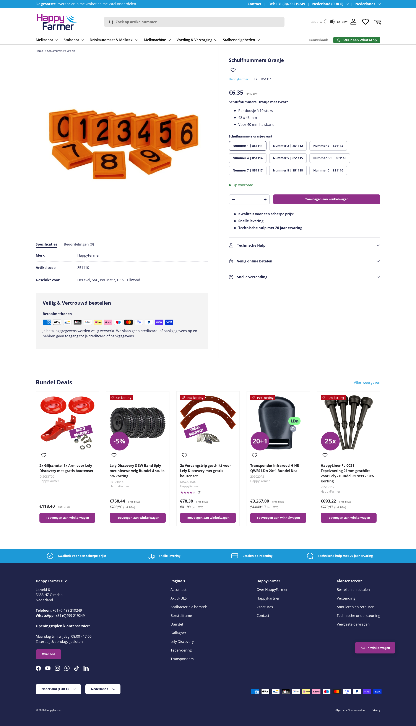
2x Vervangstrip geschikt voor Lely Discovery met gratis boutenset (205, 470)
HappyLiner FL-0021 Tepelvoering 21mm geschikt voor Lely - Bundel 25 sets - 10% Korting (347, 473)
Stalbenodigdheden (239, 39)
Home (39, 51)
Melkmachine (155, 39)
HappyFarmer (239, 79)
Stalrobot (71, 39)
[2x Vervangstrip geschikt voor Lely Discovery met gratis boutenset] (208, 423)
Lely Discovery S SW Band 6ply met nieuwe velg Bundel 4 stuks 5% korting (137, 470)
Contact (254, 4)
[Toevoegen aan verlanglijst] (233, 70)
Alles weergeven (367, 382)
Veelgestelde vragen (353, 624)
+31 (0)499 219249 (67, 610)
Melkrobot (44, 39)
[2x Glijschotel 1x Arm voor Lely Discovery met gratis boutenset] (67, 423)
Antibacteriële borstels (189, 607)
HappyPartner (268, 598)
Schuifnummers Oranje (61, 51)
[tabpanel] (122, 268)
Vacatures (265, 607)
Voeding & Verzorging (194, 39)
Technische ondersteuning (358, 615)
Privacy (376, 710)
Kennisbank (318, 40)
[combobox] (194, 22)
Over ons (48, 654)
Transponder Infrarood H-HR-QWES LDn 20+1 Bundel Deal (275, 468)
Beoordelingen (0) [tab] (79, 244)
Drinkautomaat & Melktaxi (111, 39)
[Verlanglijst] (365, 21)
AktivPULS (179, 598)
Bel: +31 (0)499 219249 (286, 4)
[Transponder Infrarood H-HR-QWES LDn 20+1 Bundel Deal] (278, 423)
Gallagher (178, 633)
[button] (377, 21)
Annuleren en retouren (355, 607)
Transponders (182, 658)
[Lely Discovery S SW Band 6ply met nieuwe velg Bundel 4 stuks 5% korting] (138, 423)
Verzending (346, 598)
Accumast (179, 589)
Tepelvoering (181, 650)
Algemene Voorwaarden (350, 710)
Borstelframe (181, 615)
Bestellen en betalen (353, 589)
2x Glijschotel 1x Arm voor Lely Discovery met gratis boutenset (66, 468)
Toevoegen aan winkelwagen (326, 199)
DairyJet (177, 624)
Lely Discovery (182, 641)
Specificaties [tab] (46, 244)
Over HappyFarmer (272, 589)
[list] (122, 143)
